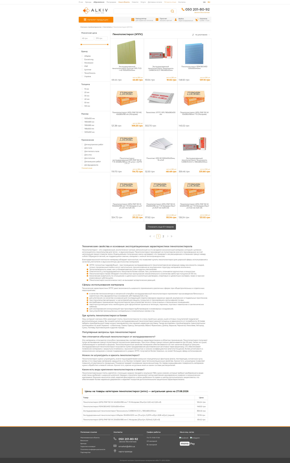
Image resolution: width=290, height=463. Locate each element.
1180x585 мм (89, 125)
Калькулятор (144, 19)
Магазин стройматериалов (90, 27)
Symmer (87, 70)
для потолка (89, 158)
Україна (87, 76)
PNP (86, 66)
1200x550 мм (89, 132)
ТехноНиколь (89, 73)
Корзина (203, 19)
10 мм (86, 89)
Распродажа (111, 2)
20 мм (86, 92)
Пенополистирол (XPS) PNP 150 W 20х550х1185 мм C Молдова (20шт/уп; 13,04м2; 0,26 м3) (121, 420)
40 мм (86, 99)
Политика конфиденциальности (92, 449)
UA (204, 2)
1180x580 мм (89, 122)
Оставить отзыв (170, 2)
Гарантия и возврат (87, 446)
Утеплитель (107, 27)
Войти (181, 19)
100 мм (87, 106)
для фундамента (91, 165)
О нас (81, 2)
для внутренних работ (93, 145)
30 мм (86, 96)
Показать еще (87, 168)
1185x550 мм (89, 129)
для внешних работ (92, 162)
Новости (135, 2)
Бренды (88, 2)
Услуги (143, 2)
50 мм (86, 103)
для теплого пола (91, 151)
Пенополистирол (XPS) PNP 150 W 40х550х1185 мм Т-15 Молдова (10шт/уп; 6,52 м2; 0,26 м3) (122, 402)
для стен (88, 155)
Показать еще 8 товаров (161, 227)
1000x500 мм (89, 118)
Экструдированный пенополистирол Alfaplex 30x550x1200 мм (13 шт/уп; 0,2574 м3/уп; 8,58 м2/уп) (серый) (128, 415)
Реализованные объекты (90, 437)
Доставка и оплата (155, 2)
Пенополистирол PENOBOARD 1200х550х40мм (104, 406)
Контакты (181, 2)
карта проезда (125, 452)
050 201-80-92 (197, 9)
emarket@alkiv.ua (127, 446)
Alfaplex (87, 56)
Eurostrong (88, 59)
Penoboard (88, 63)
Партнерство (85, 452)
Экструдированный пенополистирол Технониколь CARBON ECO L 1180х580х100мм (119, 411)
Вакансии (84, 440)
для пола (88, 148)
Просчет (166, 19)
